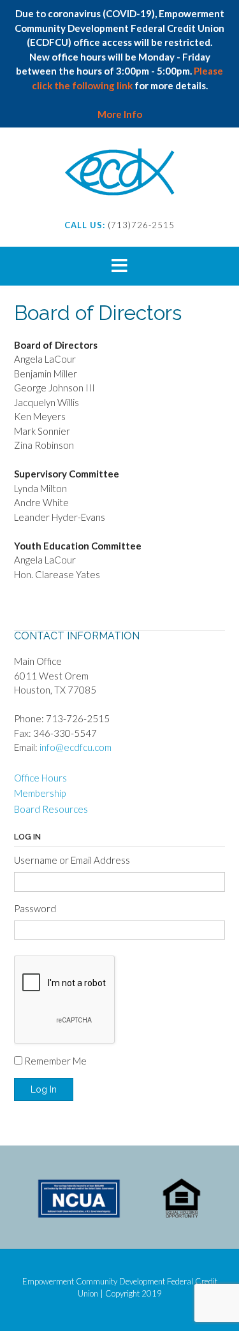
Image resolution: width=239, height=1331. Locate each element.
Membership (40, 793)
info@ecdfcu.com (76, 747)
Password (35, 908)
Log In (44, 1089)
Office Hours (40, 777)
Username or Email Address (72, 860)
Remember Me (55, 1060)
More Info (120, 114)
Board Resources (51, 809)
